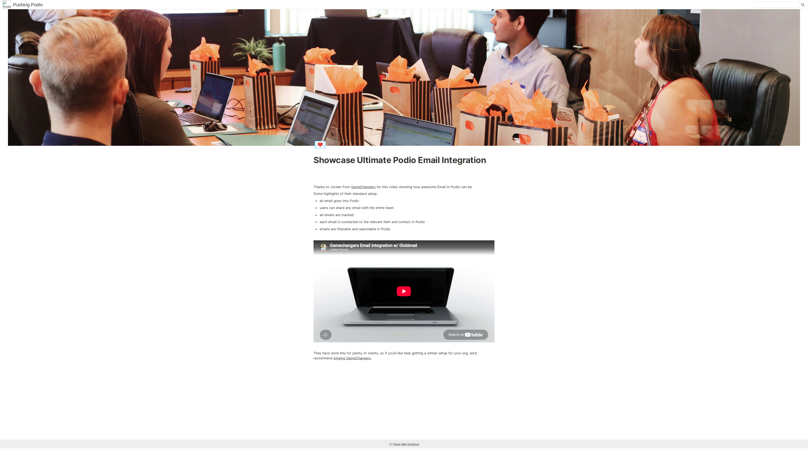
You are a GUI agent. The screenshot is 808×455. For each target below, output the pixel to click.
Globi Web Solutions (406, 444)
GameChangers (363, 187)
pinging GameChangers (352, 358)
